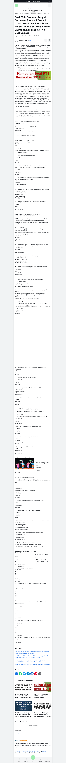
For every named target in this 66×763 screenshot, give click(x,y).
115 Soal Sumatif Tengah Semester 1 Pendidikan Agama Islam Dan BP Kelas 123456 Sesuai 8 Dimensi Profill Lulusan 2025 (42, 714)
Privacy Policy (24, 751)
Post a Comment (33, 725)
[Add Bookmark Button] (45, 40)
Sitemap (20, 733)
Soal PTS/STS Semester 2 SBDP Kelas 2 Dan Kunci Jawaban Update (32, 664)
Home (18, 761)
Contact (44, 751)
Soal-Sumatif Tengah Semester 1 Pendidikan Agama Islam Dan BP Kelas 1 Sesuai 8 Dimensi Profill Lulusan (23, 696)
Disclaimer (17, 751)
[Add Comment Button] (49, 40)
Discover (26, 761)
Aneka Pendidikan (20, 753)
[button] (16, 673)
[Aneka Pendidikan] (21, 741)
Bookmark (47, 761)
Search (40, 761)
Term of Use (32, 751)
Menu (33, 761)
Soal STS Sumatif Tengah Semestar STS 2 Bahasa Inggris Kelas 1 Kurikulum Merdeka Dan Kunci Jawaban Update (23, 714)
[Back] (16, 5)
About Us (38, 751)
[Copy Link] (49, 5)
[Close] (49, 2)
